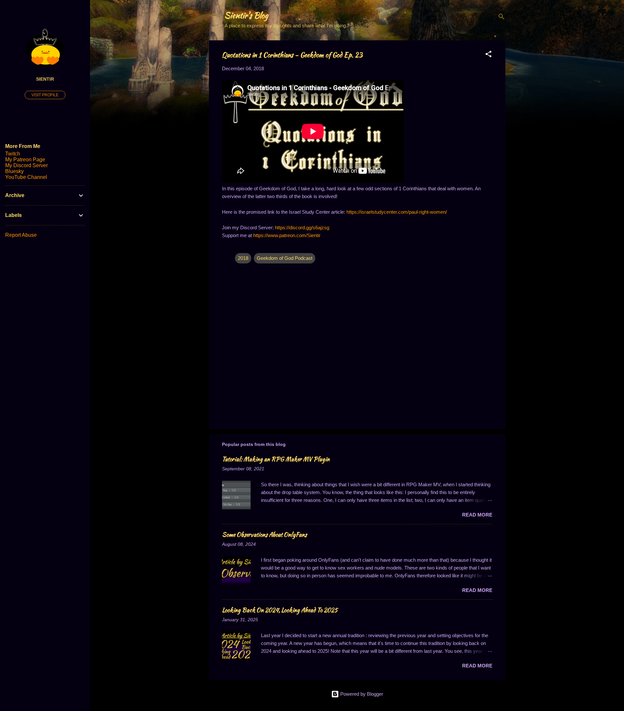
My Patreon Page (25, 159)
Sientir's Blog (246, 15)
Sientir (45, 79)
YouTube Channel (26, 177)
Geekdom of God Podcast (284, 258)
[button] (488, 55)
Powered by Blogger (361, 694)
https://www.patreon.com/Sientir (286, 235)
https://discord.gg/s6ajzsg (302, 227)
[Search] (501, 18)
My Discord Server (26, 165)
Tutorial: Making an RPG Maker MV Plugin (276, 459)
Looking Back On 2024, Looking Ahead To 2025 (280, 610)
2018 (243, 258)
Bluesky (14, 171)
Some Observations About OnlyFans (264, 534)
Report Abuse (21, 235)
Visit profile (45, 95)
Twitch (12, 153)
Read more (477, 514)
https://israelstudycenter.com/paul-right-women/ (396, 212)
